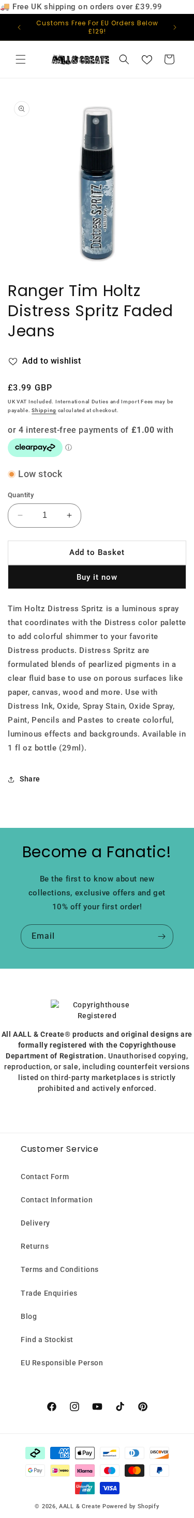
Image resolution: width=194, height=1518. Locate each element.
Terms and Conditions (60, 1269)
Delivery (35, 1223)
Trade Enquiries (49, 1293)
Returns (35, 1246)
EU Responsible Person (62, 1363)
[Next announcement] (174, 27)
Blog (29, 1316)
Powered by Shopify (130, 1506)
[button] (20, 59)
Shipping (44, 410)
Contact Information (57, 1200)
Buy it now (97, 577)
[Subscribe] (161, 936)
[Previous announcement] (19, 27)
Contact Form (45, 1176)
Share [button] (30, 779)
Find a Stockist (47, 1339)
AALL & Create (80, 1506)
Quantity (21, 495)
